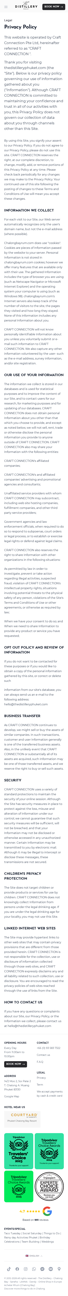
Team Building (30, 1241)
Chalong (40, 1288)
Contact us (43, 1055)
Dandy (32, 1281)
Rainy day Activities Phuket (20, 1237)
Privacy (41, 1077)
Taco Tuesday (12, 1233)
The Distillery (45, 1278)
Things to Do (52, 1233)
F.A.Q (40, 1061)
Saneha (14, 1281)
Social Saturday (32, 1233)
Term (40, 1084)
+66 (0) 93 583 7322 (48, 1048)
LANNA (24, 1281)
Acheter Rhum (12, 1285)
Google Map (11, 1096)
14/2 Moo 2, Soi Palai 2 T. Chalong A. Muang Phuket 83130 (17, 1085)
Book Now (51, 7)
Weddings (47, 1241)
